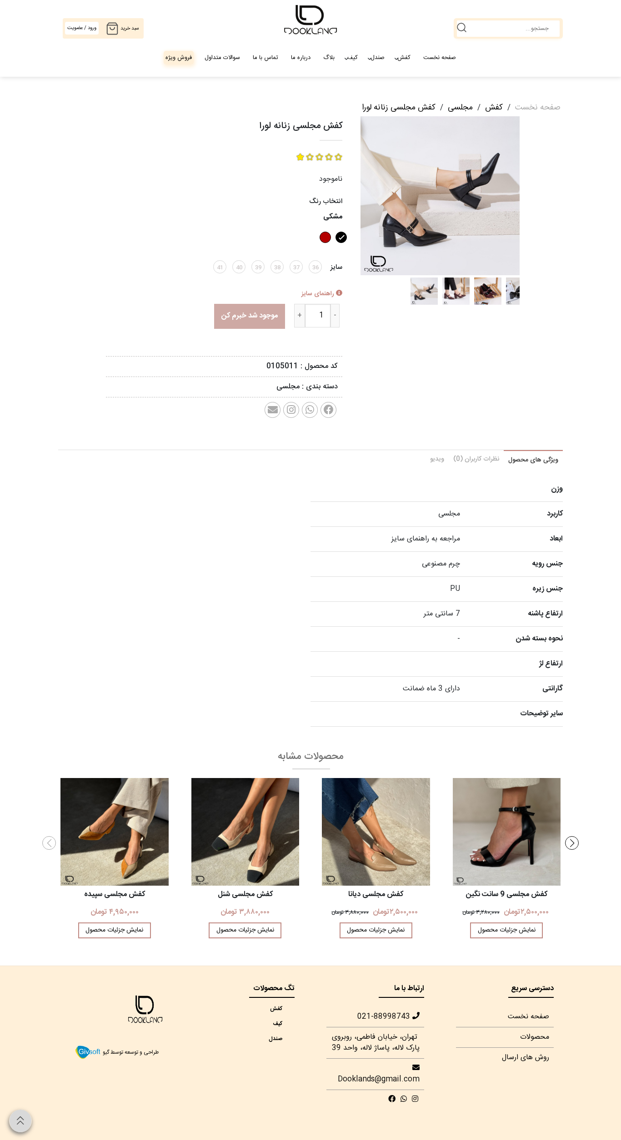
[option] (424, 291)
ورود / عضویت (81, 28)
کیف (352, 58)
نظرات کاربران (476, 459)
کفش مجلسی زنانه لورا (399, 107)
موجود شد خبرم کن (249, 316)
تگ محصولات (274, 988)
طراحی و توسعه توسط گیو (130, 1052)
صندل (378, 58)
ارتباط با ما (409, 988)
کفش (404, 58)
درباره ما (300, 58)
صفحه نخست (439, 58)
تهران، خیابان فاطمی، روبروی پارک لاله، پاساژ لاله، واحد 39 (376, 1042)
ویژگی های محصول (533, 460)
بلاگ (329, 58)
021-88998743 (384, 1017)
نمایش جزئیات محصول (507, 930)
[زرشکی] (324, 245)
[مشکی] (340, 245)
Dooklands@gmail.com (379, 1079)
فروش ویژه (178, 58)
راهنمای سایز (318, 293)
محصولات (534, 1037)
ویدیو (437, 459)
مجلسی (460, 107)
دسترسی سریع (532, 988)
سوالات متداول (222, 58)
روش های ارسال (525, 1057)
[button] (572, 843)
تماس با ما (265, 58)
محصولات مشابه (311, 756)
